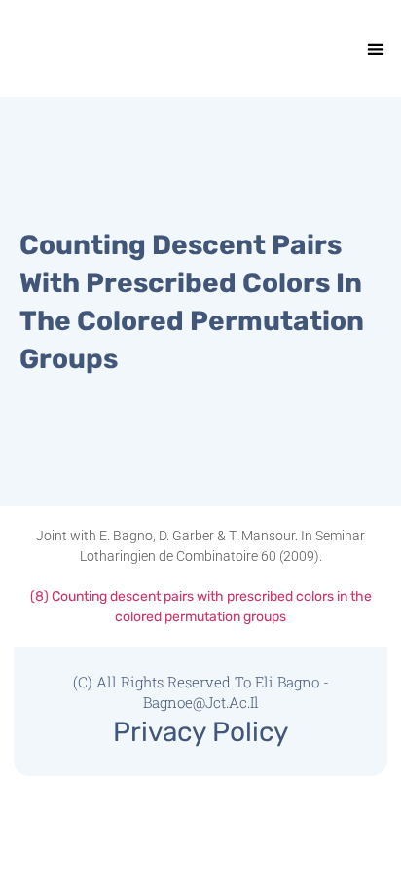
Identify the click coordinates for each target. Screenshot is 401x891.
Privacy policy (200, 732)
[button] (375, 49)
